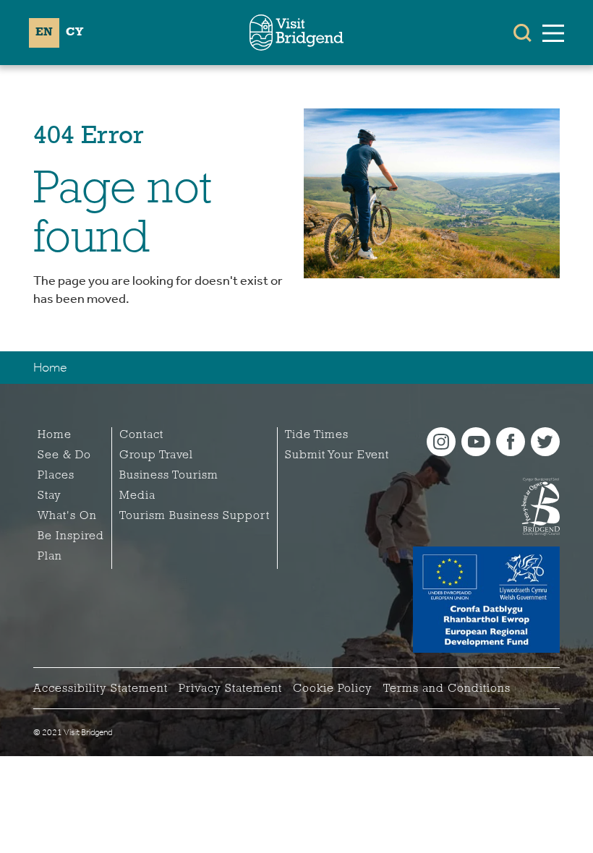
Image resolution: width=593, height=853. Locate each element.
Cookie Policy (332, 689)
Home (50, 367)
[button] (522, 32)
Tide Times (317, 435)
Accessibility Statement (100, 689)
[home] (296, 32)
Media (137, 496)
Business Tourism (168, 475)
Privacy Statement (230, 689)
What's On (67, 516)
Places (56, 475)
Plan (50, 556)
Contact (141, 435)
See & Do (64, 455)
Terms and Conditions (447, 689)
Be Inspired (71, 536)
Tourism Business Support (194, 516)
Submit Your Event (337, 455)
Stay (49, 496)
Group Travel (156, 455)
